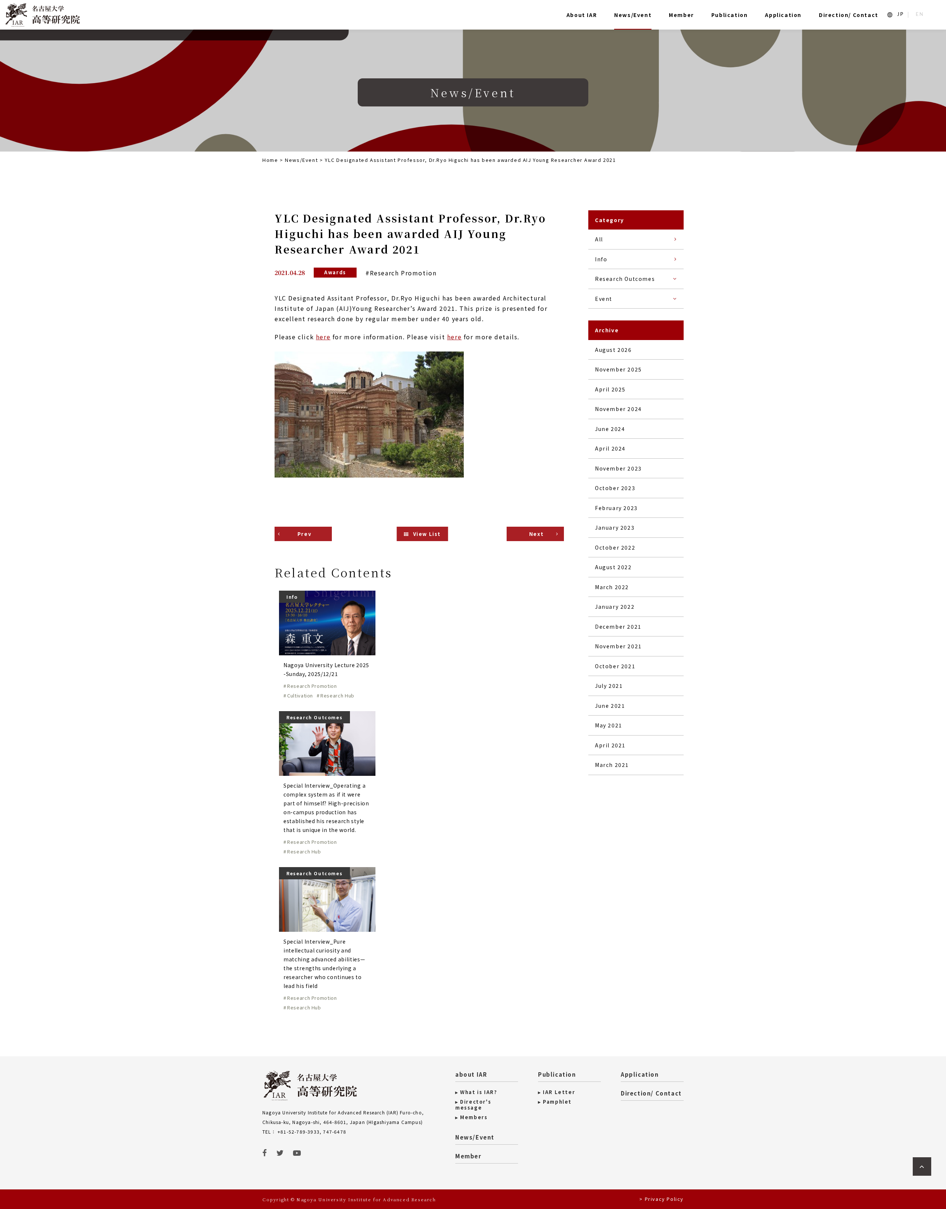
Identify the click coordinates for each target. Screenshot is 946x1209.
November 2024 (618, 408)
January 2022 (614, 606)
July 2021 (609, 685)
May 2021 (608, 725)
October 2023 (615, 488)
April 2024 (610, 448)
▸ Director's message (473, 1105)
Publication (729, 14)
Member (681, 14)
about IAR (471, 1074)
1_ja (900, 14)
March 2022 (612, 587)
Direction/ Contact (848, 14)
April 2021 (610, 745)
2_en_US (919, 14)
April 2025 (610, 389)
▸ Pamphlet (555, 1102)
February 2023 (616, 508)
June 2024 (610, 428)
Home (270, 159)
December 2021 (618, 626)
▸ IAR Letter (556, 1092)
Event (603, 298)
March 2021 (612, 764)
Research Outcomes (625, 278)
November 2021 (618, 646)
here (323, 336)
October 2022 (615, 547)
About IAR (581, 14)
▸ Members (471, 1117)
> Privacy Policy (661, 1198)
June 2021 (610, 705)
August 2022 (613, 567)
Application (783, 14)
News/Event (632, 14)
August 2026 (613, 349)
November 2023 (618, 468)
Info (601, 259)
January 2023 (614, 527)
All (599, 239)
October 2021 (615, 666)
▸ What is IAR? (476, 1092)
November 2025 (618, 369)
